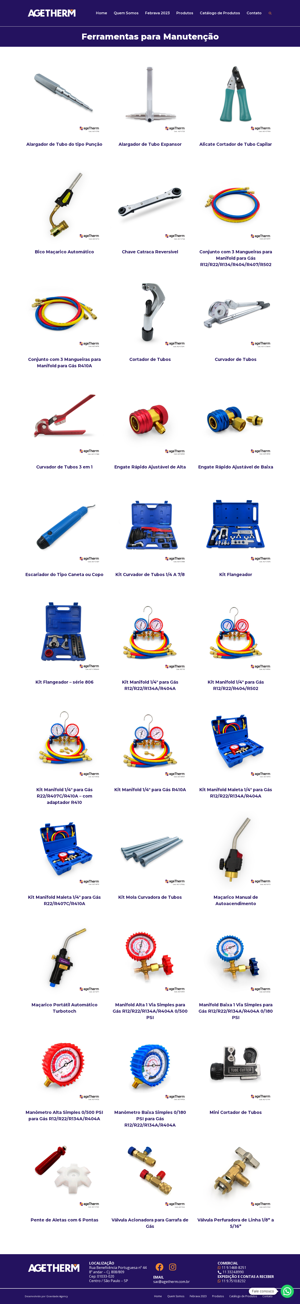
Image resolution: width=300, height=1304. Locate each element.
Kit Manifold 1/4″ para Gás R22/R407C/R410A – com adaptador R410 (64, 796)
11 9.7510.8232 (233, 1281)
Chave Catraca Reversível (150, 251)
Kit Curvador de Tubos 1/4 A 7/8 (150, 574)
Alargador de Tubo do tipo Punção (64, 144)
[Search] (270, 13)
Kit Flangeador (235, 574)
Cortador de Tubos (150, 359)
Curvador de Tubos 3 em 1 (64, 467)
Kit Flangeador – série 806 (64, 682)
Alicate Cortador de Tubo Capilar (235, 144)
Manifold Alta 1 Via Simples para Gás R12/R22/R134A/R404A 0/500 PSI (150, 1011)
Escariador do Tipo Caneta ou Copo (64, 574)
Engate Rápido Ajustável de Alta (150, 467)
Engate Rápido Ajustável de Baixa (235, 467)
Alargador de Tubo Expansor (150, 144)
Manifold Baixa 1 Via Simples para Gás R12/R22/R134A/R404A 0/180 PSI (236, 1011)
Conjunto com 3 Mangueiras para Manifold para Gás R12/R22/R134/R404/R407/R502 (235, 258)
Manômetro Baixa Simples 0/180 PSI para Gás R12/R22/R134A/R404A (150, 1119)
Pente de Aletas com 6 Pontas (64, 1220)
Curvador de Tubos (236, 359)
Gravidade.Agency (57, 1296)
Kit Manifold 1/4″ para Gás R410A (150, 789)
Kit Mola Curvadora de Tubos (150, 897)
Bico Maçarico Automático (64, 251)
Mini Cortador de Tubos (236, 1112)
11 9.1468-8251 (233, 1267)
